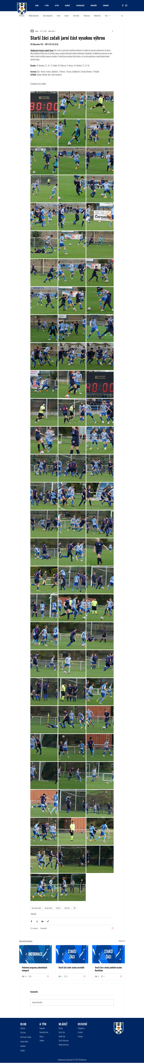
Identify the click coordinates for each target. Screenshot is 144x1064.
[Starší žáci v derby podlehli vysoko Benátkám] (108, 954)
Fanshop (80, 1036)
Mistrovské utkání (36, 908)
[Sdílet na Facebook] (31, 921)
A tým (58, 15)
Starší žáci (76, 15)
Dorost (67, 15)
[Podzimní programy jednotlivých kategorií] (35, 954)
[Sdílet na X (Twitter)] (37, 921)
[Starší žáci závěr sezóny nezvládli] (72, 954)
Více (106, 15)
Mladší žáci (97, 15)
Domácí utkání (48, 908)
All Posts (21, 15)
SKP (75, 908)
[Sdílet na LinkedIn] (42, 921)
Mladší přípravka (33, 15)
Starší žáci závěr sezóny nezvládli (71, 967)
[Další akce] (112, 31)
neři (81, 1032)
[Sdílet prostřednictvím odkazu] (48, 921)
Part (79, 1032)
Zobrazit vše (122, 941)
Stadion (22, 1050)
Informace (87, 15)
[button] (122, 16)
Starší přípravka (47, 15)
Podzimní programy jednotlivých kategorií (34, 969)
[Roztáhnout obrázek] (44, 105)
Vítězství (58, 908)
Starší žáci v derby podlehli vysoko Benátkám (108, 969)
